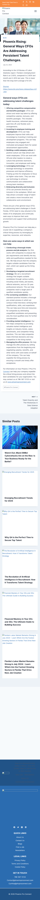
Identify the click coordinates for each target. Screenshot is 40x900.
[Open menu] (35, 11)
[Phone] (23, 5)
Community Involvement (25, 782)
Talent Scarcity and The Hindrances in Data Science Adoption (30, 402)
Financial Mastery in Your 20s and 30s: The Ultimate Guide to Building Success (19, 622)
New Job (19, 775)
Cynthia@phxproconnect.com (20, 884)
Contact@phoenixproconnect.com (20, 880)
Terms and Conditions (20, 864)
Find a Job (20, 847)
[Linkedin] (33, 1)
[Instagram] (30, 1)
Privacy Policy (20, 860)
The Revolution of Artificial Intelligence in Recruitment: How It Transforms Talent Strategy (20, 580)
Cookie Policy (20, 867)
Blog (5, 38)
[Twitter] (26, 1)
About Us (25, 778)
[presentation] (20, 437)
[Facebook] (23, 1)
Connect (6, 371)
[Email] (26, 5)
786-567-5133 (20, 877)
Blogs (20, 844)
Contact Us (20, 840)
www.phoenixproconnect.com (19, 382)
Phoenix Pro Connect (11, 387)
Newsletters (29, 775)
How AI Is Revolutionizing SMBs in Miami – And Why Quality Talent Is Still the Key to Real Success (25, 767)
